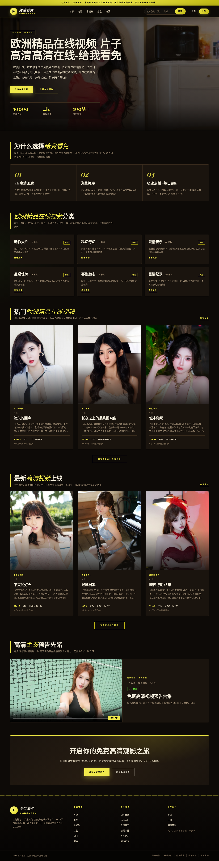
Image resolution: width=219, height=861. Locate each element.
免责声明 (205, 855)
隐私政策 (180, 855)
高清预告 (172, 825)
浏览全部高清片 (97, 772)
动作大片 (125, 814)
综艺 (99, 11)
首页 (71, 11)
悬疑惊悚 (125, 830)
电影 (80, 11)
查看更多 (18, 258)
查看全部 (204, 318)
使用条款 (193, 855)
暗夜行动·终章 (160, 584)
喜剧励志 (125, 836)
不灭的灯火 (22, 584)
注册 (204, 11)
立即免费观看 (21, 89)
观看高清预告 (46, 89)
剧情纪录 (125, 841)
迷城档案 (89, 584)
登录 (194, 11)
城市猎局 (156, 417)
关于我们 (156, 855)
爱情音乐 (125, 825)
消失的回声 (22, 417)
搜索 (180, 11)
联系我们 (168, 855)
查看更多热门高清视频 (109, 459)
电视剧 (90, 11)
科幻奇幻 (125, 820)
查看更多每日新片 (109, 625)
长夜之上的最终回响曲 (99, 417)
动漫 (108, 11)
